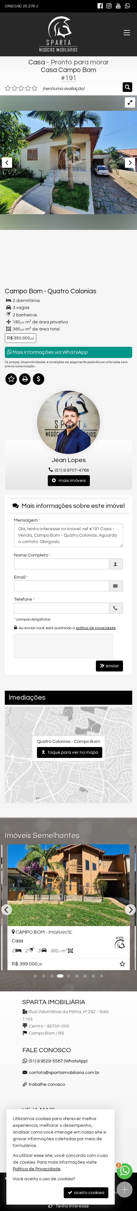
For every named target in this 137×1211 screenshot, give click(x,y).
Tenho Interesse (71, 1206)
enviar (112, 666)
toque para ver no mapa (72, 752)
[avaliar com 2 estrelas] (14, 88)
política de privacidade (96, 628)
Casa (36, 62)
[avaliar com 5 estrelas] (35, 88)
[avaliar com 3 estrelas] (21, 88)
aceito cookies (88, 1193)
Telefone (23, 599)
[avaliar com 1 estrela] (8, 88)
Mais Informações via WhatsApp (50, 352)
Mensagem (26, 520)
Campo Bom (24, 291)
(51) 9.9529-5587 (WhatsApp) (58, 1061)
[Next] (120, 885)
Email (19, 577)
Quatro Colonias (71, 291)
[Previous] (16, 885)
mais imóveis (71, 480)
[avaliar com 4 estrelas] (28, 88)
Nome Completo (31, 555)
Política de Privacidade (37, 1169)
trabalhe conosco (47, 1084)
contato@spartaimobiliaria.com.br (64, 1072)
